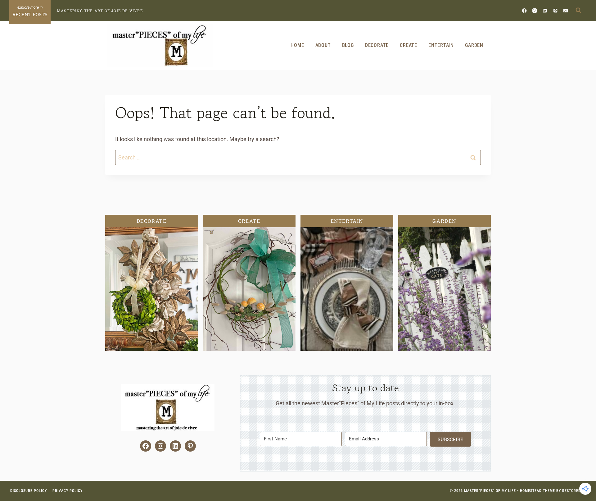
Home (297, 45)
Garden (474, 45)
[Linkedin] (544, 10)
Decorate (377, 45)
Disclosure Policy (28, 491)
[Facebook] (524, 10)
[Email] (565, 10)
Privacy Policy (67, 491)
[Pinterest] (555, 10)
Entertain (441, 45)
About (323, 45)
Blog (348, 45)
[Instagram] (534, 10)
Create (408, 45)
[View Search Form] (578, 10)
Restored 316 (575, 491)
